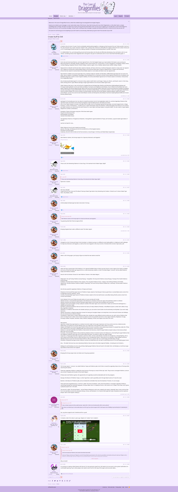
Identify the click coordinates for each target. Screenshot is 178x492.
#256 (128, 397)
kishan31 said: (64, 447)
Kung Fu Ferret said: (65, 216)
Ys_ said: (63, 177)
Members (71, 16)
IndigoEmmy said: (66, 403)
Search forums (56, 18)
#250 (128, 226)
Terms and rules (111, 487)
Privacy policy (118, 487)
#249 (128, 213)
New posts (50, 18)
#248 (128, 200)
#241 (128, 44)
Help (123, 487)
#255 (128, 363)
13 (61, 41)
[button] (67, 16)
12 (59, 41)
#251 (128, 240)
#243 (128, 98)
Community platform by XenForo (89, 489)
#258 (128, 444)
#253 (128, 266)
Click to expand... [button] (95, 458)
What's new (62, 16)
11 (56, 41)
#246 (128, 174)
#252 (128, 253)
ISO (124, 44)
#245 (128, 161)
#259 (128, 464)
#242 (128, 59)
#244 (128, 135)
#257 (128, 415)
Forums (56, 16)
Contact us (105, 487)
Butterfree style (52, 487)
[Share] (126, 44)
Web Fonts (88, 490)
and (67, 473)
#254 (128, 350)
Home (50, 16)
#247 (128, 187)
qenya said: (63, 399)
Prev (50, 41)
